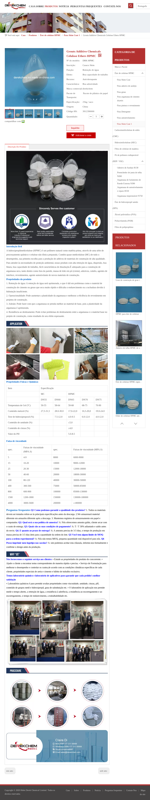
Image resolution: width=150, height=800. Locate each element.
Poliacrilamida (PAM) (124, 221)
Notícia (98, 790)
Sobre (76, 790)
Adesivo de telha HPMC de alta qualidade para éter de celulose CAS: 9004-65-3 (129, 314)
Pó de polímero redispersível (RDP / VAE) (125, 158)
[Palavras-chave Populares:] (130, 5)
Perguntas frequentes (113, 790)
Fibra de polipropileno (124, 227)
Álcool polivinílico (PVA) (125, 214)
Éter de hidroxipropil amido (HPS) (125, 205)
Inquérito (75, 128)
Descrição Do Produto (17, 147)
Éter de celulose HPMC (124, 73)
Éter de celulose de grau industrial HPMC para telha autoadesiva (129, 416)
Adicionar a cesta (83, 135)
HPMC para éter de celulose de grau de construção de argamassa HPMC (129, 280)
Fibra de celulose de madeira (126, 149)
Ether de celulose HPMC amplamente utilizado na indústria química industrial (129, 382)
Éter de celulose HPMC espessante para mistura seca (129, 348)
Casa (68, 790)
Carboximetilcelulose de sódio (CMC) (126, 133)
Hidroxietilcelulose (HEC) (126, 142)
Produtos (86, 790)
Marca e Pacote (121, 67)
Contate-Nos (131, 790)
